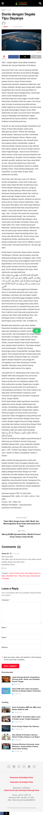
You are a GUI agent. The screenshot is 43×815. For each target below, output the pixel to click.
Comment (6, 600)
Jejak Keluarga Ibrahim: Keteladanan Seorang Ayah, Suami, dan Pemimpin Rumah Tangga (26, 679)
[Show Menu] (3, 3)
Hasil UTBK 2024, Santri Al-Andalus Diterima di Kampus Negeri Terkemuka (26, 690)
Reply (5, 568)
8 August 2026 (17, 712)
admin (6, 26)
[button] (37, 331)
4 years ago (15, 553)
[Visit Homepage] (21, 3)
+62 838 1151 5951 (27, 797)
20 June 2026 (17, 740)
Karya (9, 10)
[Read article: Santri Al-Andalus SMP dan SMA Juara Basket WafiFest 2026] (6, 709)
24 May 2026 (17, 684)
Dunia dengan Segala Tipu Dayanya (25, 726)
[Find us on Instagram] (24, 766)
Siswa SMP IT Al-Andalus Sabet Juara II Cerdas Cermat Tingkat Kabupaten (26, 718)
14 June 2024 (17, 694)
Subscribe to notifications (21, 788)
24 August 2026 (18, 751)
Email (4, 637)
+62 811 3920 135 (24, 795)
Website (5, 647)
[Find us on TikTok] (29, 766)
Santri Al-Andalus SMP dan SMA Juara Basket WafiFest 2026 (26, 708)
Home (3, 10)
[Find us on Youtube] (19, 766)
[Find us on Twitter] (14, 766)
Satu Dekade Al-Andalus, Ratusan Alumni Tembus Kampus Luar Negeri (26, 736)
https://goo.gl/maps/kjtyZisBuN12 (23, 800)
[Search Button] (40, 3)
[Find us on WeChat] (34, 766)
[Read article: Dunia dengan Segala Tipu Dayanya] (6, 728)
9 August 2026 (17, 722)
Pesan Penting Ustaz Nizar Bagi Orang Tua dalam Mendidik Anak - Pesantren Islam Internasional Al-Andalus (21, 575)
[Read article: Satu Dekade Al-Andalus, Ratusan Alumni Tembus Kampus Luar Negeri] (6, 737)
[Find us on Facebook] (9, 766)
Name (4, 627)
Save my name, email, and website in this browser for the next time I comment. (22, 658)
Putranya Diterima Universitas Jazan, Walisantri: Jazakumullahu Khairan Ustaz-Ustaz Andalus (26, 746)
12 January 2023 (17, 26)
